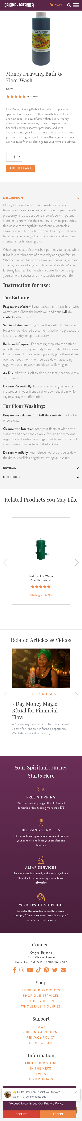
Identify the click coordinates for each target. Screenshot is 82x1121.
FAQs (41, 1027)
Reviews (40, 1074)
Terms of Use (41, 1043)
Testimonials (41, 1079)
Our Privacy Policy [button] (50, 1103)
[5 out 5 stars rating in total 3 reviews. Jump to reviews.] (41, 587)
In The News (41, 1068)
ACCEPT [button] (58, 1114)
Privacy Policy (41, 1037)
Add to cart (20, 168)
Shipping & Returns (41, 1032)
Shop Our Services (41, 996)
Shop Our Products (41, 990)
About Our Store (41, 1063)
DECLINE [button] (21, 1114)
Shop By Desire (41, 1001)
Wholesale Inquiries (41, 1006)
